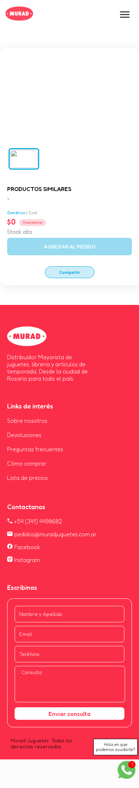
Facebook (26, 547)
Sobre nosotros (27, 420)
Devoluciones (24, 434)
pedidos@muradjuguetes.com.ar (55, 534)
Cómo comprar (26, 463)
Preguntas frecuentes (35, 449)
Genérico (16, 212)
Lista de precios (27, 477)
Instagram (26, 559)
